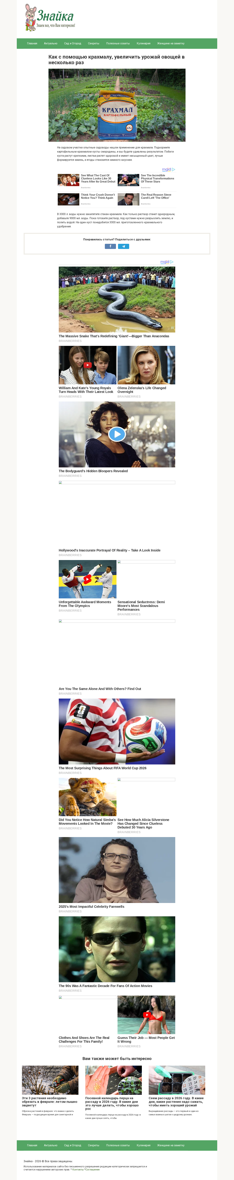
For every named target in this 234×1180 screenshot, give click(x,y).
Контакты (78, 1169)
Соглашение (92, 1169)
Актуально (50, 43)
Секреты (93, 43)
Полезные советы (118, 43)
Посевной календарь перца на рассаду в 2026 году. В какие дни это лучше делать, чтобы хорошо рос (112, 1103)
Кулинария (143, 43)
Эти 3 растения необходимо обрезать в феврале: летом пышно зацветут (49, 1101)
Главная (32, 43)
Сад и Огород (72, 43)
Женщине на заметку (170, 43)
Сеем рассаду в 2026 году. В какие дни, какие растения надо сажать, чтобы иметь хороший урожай (176, 1101)
